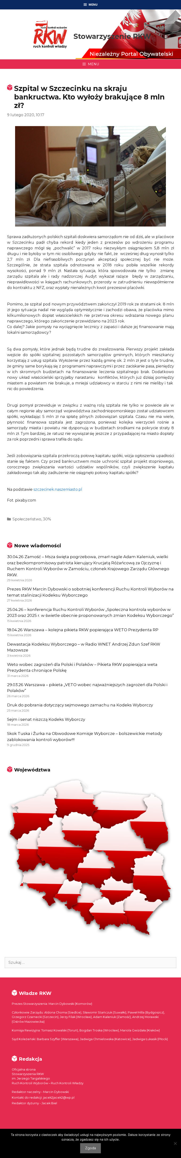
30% (47, 519)
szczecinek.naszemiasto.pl (57, 489)
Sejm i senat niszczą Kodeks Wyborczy (46, 719)
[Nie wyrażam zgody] (175, 1143)
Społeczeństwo (26, 519)
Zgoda (90, 1148)
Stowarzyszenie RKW (112, 36)
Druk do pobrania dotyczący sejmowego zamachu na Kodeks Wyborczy (80, 705)
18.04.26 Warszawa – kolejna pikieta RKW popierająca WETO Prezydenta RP (82, 629)
